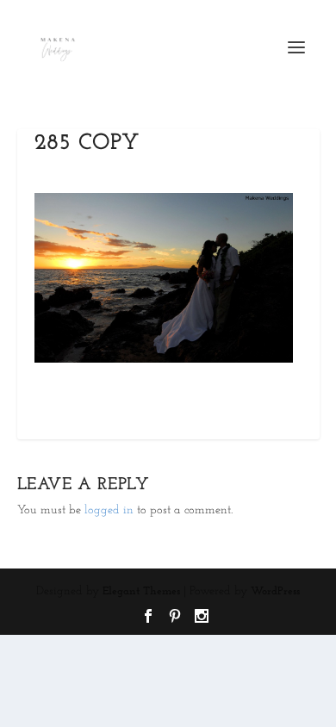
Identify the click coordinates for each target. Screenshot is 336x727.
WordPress (275, 591)
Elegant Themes (141, 591)
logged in (109, 510)
